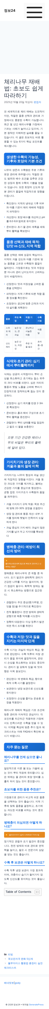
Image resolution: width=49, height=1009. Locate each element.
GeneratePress (36, 1004)
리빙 (10, 954)
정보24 (9, 10)
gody (18, 982)
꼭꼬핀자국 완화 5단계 (20, 958)
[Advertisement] (24, 48)
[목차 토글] (36, 892)
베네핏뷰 (9, 982)
